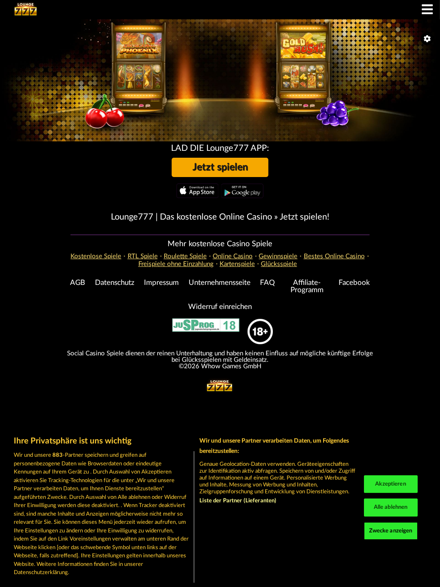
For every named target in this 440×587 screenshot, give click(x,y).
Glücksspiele (279, 264)
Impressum (161, 282)
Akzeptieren (390, 484)
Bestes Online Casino (334, 256)
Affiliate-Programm (307, 286)
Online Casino (233, 256)
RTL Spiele (143, 256)
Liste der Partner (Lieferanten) (237, 501)
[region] (220, 507)
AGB (77, 282)
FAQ (267, 282)
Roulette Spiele (185, 256)
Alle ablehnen (391, 507)
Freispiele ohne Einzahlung (176, 264)
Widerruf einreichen (220, 306)
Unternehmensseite (220, 282)
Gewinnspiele (278, 256)
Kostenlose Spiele (95, 256)
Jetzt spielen (220, 167)
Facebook (354, 282)
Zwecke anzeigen (390, 531)
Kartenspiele (237, 264)
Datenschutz (114, 282)
